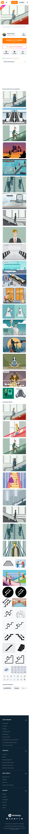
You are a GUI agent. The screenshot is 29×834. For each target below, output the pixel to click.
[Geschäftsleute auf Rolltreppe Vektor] (14, 183)
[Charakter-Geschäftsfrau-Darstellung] (8, 392)
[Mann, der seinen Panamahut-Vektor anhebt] (14, 326)
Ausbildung (5, 798)
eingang (16, 752)
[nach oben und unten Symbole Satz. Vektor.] (14, 682)
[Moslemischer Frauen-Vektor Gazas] (14, 343)
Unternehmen (6, 795)
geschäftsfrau (7, 752)
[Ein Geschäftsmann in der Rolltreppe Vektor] (14, 132)
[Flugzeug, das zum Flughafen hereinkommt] (14, 266)
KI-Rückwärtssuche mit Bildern (10, 803)
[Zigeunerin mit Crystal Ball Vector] (14, 378)
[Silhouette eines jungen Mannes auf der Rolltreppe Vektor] (14, 217)
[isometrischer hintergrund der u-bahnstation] (14, 280)
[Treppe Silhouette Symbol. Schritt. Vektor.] (7, 703)
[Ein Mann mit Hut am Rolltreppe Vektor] (14, 560)
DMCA (4, 821)
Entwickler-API (6, 801)
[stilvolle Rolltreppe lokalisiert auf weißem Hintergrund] (8, 404)
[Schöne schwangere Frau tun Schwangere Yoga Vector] (14, 361)
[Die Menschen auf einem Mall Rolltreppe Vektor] (14, 601)
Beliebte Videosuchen (8, 831)
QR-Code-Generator (7, 809)
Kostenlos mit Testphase (14, 40)
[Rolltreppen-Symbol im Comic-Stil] (6, 725)
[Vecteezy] (2, 2)
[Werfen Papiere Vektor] (14, 295)
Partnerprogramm (7, 823)
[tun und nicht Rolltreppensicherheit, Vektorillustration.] (14, 311)
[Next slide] (22, 752)
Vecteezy (4, 790)
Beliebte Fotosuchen (7, 829)
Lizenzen (4, 818)
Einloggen (21, 2)
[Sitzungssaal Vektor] (14, 251)
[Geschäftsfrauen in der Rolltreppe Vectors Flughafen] (14, 423)
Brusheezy (5, 787)
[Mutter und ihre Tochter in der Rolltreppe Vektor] (14, 491)
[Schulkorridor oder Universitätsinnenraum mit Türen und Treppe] (9, 635)
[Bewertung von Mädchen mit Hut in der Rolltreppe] (14, 440)
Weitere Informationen (9, 61)
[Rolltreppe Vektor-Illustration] (14, 166)
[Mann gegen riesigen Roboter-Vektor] (14, 149)
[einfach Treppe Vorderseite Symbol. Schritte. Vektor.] (8, 574)
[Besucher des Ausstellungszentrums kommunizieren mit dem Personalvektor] (8, 586)
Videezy (4, 792)
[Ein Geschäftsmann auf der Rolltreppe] (14, 508)
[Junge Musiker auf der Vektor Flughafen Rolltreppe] (14, 98)
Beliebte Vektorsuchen (8, 826)
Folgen (23, 35)
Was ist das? (16, 58)
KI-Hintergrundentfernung (9, 806)
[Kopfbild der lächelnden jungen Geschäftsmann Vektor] (14, 234)
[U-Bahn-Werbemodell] (14, 200)
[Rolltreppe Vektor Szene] (14, 115)
